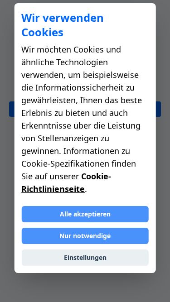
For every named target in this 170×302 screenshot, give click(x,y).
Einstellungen (85, 257)
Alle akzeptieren (85, 214)
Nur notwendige (85, 235)
